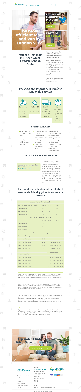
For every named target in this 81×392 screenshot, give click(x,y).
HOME (50, 5)
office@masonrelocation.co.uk (43, 391)
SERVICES (45, 5)
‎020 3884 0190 (24, 169)
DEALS (53, 5)
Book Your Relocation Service (23, 386)
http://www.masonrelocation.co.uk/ (44, 388)
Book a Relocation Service (40, 348)
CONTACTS (61, 5)
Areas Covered (21, 383)
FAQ (18, 379)
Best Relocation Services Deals (23, 377)
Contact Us (20, 381)
